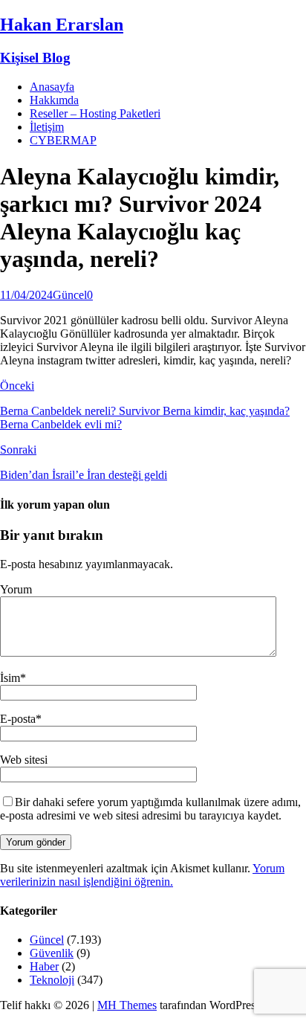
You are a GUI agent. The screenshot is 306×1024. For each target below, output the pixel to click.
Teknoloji (52, 979)
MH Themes (127, 1005)
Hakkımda (54, 100)
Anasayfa (52, 86)
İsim (10, 678)
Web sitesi (24, 759)
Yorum (16, 589)
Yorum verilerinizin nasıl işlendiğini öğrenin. (142, 875)
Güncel (70, 295)
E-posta (18, 718)
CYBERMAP (63, 140)
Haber (44, 966)
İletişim (47, 126)
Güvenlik (52, 953)
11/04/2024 (26, 295)
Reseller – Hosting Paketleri (95, 113)
